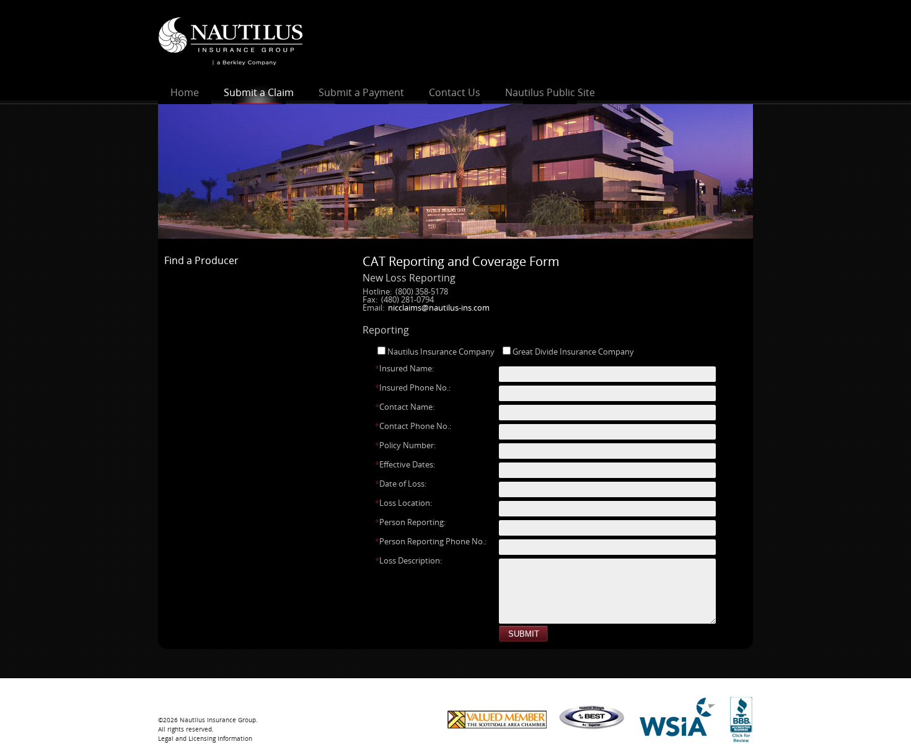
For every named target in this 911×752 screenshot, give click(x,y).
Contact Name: (404, 407)
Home (184, 92)
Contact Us (454, 92)
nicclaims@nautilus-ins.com (439, 307)
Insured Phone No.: (413, 388)
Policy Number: (405, 445)
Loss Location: (403, 503)
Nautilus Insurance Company (441, 351)
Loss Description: (408, 561)
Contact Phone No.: (413, 426)
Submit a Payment (361, 92)
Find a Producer (201, 260)
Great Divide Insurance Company (573, 351)
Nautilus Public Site (550, 92)
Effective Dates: (405, 465)
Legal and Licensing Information (205, 738)
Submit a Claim (259, 92)
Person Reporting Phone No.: (430, 541)
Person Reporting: (410, 522)
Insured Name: (404, 369)
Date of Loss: (400, 484)
